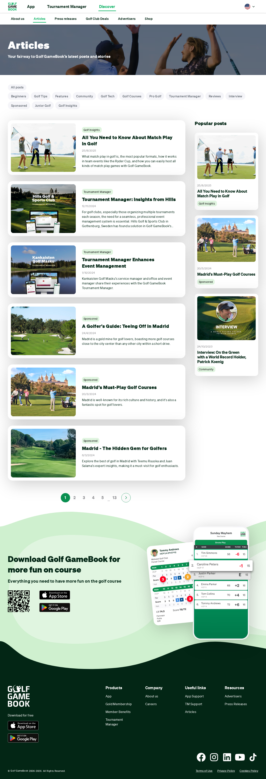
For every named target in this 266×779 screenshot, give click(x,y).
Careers (151, 704)
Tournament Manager (114, 722)
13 (115, 497)
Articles (190, 712)
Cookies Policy (249, 770)
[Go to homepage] (14, 6)
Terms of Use (204, 770)
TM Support (193, 704)
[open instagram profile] (214, 757)
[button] (31, 6)
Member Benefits (118, 712)
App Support (194, 696)
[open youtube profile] (240, 757)
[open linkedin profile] (227, 757)
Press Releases (236, 704)
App (109, 696)
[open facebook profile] (201, 757)
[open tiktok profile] (253, 757)
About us (151, 696)
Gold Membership (119, 704)
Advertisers (233, 696)
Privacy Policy (226, 770)
